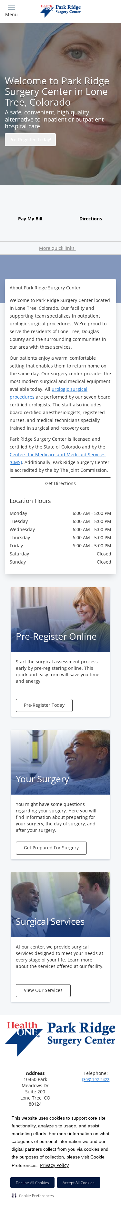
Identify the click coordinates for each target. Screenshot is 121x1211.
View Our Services (43, 990)
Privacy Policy (54, 1165)
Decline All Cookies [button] (32, 1182)
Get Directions (60, 483)
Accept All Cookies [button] (79, 1182)
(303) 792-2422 (95, 1079)
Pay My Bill (30, 218)
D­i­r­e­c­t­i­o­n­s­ (90, 218)
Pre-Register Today (44, 705)
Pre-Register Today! (30, 139)
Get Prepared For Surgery (51, 847)
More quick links (57, 248)
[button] (32, 1195)
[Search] (102, 10)
